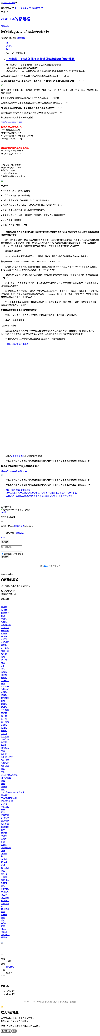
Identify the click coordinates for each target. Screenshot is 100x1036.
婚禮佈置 (5, 818)
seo (2, 906)
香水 (3, 920)
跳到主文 (5, 26)
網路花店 (5, 815)
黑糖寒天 (5, 795)
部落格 (9, 46)
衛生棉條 (5, 898)
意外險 (4, 754)
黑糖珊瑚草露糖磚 (9, 798)
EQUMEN (5, 935)
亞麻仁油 (5, 739)
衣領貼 (4, 607)
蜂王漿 (4, 742)
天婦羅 (4, 672)
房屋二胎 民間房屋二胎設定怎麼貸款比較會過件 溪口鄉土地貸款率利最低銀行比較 (41, 493)
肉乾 (3, 666)
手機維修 (5, 892)
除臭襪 (4, 619)
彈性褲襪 (5, 868)
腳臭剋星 (5, 613)
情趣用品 (5, 880)
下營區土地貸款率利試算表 (16, 344)
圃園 (3, 926)
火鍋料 (4, 675)
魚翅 (3, 684)
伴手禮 (4, 660)
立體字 (4, 839)
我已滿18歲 (6, 1031)
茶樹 (3, 918)
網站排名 (5, 807)
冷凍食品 (5, 681)
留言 (22, 526)
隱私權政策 (64, 1002)
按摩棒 (4, 883)
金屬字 (4, 845)
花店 (3, 812)
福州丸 (4, 678)
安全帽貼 (5, 631)
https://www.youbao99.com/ (12, 122)
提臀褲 (4, 937)
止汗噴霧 (5, 642)
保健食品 (5, 737)
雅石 (3, 769)
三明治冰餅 (6, 625)
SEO (3, 809)
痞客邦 (17, 526)
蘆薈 (3, 912)
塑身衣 (4, 929)
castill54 (4, 512)
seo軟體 (4, 804)
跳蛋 (3, 886)
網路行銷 (5, 904)
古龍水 (4, 923)
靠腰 (3, 781)
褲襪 (3, 865)
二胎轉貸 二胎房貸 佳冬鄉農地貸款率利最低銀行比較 (40, 59)
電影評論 (20, 533)
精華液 (4, 915)
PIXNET (32, 1002)
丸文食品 (5, 648)
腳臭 (3, 616)
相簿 (8, 43)
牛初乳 (4, 745)
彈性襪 (4, 862)
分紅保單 (5, 760)
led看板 (4, 859)
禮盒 (3, 657)
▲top (3, 537)
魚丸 (3, 669)
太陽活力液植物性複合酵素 (12, 792)
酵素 (3, 751)
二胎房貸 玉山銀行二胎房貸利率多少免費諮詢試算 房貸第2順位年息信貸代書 (39, 496)
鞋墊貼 (4, 645)
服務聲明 (73, 1002)
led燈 (3, 851)
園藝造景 (5, 763)
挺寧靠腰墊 (6, 778)
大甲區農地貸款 (17, 456)
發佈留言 (5, 557)
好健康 (4, 734)
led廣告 (4, 854)
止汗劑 (4, 639)
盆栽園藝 (5, 766)
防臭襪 (4, 622)
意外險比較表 (7, 757)
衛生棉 (4, 895)
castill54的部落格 (15, 19)
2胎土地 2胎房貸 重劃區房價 (18, 490)
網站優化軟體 (7, 801)
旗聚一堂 (5, 651)
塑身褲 (4, 932)
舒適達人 (5, 901)
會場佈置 (5, 821)
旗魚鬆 (4, 654)
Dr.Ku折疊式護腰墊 (9, 775)
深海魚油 (5, 748)
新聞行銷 (5, 909)
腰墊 (3, 784)
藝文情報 (21, 38)
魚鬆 (3, 663)
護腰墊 (4, 787)
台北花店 (5, 824)
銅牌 (3, 842)
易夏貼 (4, 633)
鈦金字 (4, 856)
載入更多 (5, 542)
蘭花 (3, 772)
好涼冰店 (5, 628)
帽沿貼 (4, 610)
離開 (14, 1031)
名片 (8, 49)
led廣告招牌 (6, 848)
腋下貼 (4, 636)
